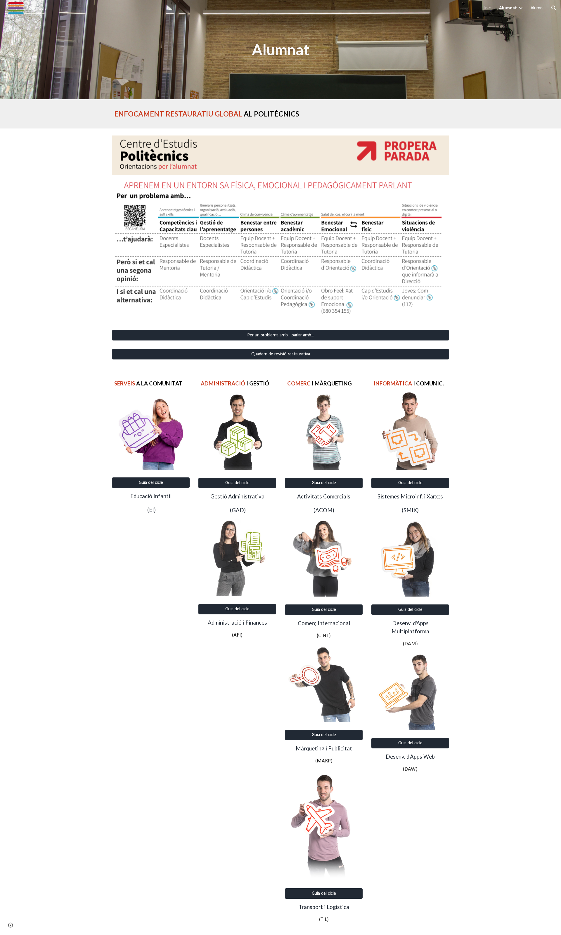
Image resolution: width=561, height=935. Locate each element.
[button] (554, 8)
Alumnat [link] (508, 8)
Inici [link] (487, 8)
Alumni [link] (537, 8)
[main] (280, 49)
